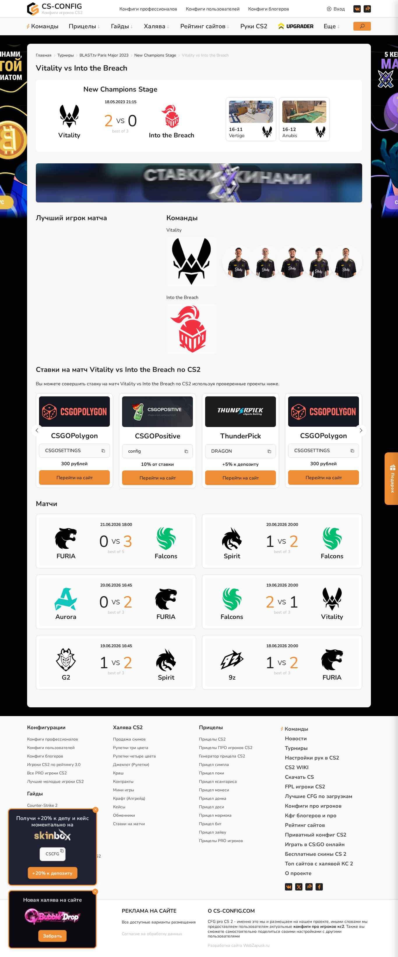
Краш (118, 773)
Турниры (65, 55)
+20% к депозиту (52, 872)
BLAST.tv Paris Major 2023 (104, 55)
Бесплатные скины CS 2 (315, 854)
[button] (361, 430)
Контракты (123, 781)
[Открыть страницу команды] (195, 262)
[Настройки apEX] (238, 261)
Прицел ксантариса (218, 781)
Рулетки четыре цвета (134, 756)
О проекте (298, 873)
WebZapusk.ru (256, 945)
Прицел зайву (212, 832)
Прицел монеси (214, 790)
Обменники (124, 815)
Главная (44, 55)
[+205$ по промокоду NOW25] (199, 182)
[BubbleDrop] (52, 917)
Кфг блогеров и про (311, 815)
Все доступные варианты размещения (159, 922)
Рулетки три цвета (130, 747)
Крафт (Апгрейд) (129, 798)
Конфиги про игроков (313, 805)
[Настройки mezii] (346, 261)
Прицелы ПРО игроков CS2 (225, 747)
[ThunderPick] (240, 411)
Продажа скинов (129, 739)
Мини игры (123, 790)
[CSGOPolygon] (74, 411)
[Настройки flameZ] (319, 261)
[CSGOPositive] (157, 411)
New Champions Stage (155, 55)
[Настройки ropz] (265, 261)
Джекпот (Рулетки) (131, 764)
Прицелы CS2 (212, 739)
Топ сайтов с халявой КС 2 (319, 863)
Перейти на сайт (75, 478)
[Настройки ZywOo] (292, 261)
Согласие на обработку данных (152, 934)
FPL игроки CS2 (305, 786)
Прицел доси (211, 807)
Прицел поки (211, 773)
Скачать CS (299, 777)
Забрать (52, 936)
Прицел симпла (214, 764)
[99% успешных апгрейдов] (296, 25)
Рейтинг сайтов (305, 825)
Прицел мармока (215, 815)
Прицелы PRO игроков (221, 841)
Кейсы (119, 807)
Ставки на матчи (129, 824)
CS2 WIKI (297, 767)
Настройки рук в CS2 (312, 757)
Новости (296, 738)
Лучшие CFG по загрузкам (318, 796)
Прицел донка (212, 798)
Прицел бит (210, 824)
